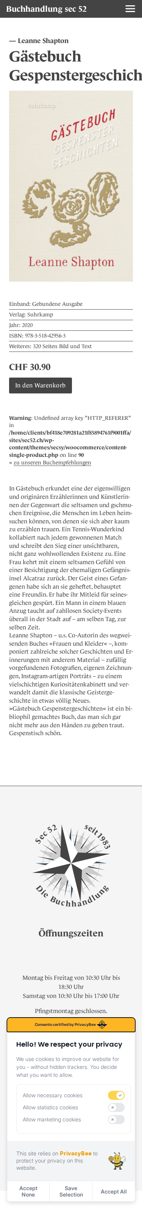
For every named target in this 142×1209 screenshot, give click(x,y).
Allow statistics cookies (50, 1107)
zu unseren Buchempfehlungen (52, 463)
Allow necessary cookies (53, 1095)
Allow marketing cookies (52, 1119)
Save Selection (71, 1191)
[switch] (116, 1095)
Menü (130, 8)
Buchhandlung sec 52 (46, 9)
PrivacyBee (76, 1153)
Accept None (28, 1191)
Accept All (114, 1191)
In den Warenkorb (40, 385)
